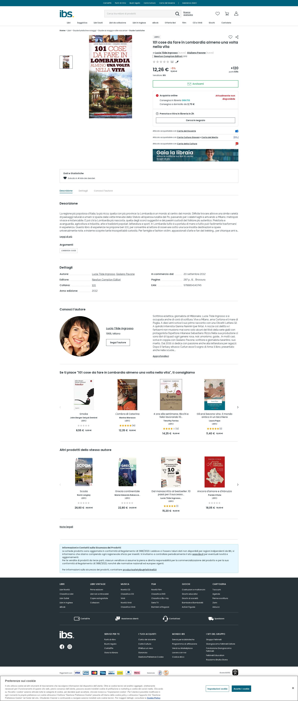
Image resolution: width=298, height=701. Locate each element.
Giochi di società (190, 598)
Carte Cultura (150, 3)
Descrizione (66, 190)
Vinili (123, 598)
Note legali (66, 527)
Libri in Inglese (66, 602)
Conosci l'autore (103, 190)
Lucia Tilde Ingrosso (166, 52)
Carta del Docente (186, 131)
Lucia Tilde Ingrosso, (103, 274)
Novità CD (125, 589)
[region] (149, 688)
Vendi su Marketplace (182, 648)
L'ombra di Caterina (127, 414)
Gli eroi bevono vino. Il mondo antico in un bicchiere (214, 415)
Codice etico (178, 657)
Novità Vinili (126, 602)
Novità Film (156, 589)
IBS (164, 75)
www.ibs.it (197, 554)
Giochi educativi (190, 594)
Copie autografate (99, 598)
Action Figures (188, 607)
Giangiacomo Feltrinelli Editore (220, 644)
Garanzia (142, 652)
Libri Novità (65, 589)
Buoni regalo (135, 3)
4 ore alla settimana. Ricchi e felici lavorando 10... (171, 415)
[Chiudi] (293, 688)
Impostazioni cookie (217, 688)
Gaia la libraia (111, 652)
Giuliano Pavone (196, 52)
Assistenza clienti (189, 3)
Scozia (84, 491)
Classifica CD (127, 594)
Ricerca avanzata (188, 13)
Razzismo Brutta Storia (217, 659)
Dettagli (83, 190)
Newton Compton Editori (168, 56)
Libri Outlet (64, 598)
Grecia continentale (127, 491)
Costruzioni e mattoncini (193, 589)
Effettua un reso (145, 648)
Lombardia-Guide (68, 250)
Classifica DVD (158, 594)
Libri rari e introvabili (99, 594)
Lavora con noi (179, 652)
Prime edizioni (96, 589)
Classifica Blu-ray (160, 598)
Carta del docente (167, 3)
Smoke (84, 414)
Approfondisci (161, 356)
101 (94, 285)
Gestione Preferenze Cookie (150, 657)
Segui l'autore (118, 342)
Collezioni (94, 602)
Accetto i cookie (241, 688)
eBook (62, 607)
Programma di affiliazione (184, 644)
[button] (177, 14)
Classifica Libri (66, 594)
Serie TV (155, 602)
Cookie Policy (153, 697)
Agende (216, 594)
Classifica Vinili (128, 607)
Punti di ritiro (120, 3)
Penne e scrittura (220, 598)
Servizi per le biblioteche (183, 639)
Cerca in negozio (195, 120)
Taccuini (216, 589)
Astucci (216, 607)
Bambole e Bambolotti (192, 602)
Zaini (214, 602)
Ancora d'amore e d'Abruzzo (214, 491)
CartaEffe (107, 3)
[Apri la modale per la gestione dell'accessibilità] (235, 672)
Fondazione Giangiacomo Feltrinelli (218, 649)
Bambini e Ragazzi (160, 607)
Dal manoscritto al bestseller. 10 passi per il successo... (170, 493)
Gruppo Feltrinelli (214, 639)
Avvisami (198, 83)
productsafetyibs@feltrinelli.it (140, 569)
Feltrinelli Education (215, 655)
